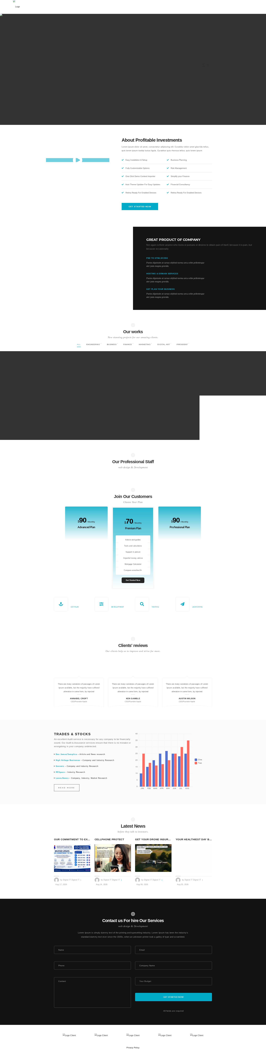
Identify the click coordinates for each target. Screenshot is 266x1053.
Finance (170, 371)
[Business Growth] (99, 366)
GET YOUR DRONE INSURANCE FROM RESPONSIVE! (169, 839)
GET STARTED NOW (140, 206)
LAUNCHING (197, 607)
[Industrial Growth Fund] (232, 366)
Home (74, 7)
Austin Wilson (187, 698)
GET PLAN (75, 607)
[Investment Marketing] (99, 411)
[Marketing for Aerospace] (33, 411)
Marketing (238, 371)
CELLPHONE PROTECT (109, 839)
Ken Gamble (133, 698)
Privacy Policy (133, 1047)
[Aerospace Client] (166, 366)
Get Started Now (133, 580)
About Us (125, 7)
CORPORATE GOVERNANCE (148, 7)
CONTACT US (206, 7)
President (171, 415)
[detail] (41, 387)
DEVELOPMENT (117, 607)
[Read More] (72, 858)
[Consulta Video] (77, 160)
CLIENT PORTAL (224, 7)
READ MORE (66, 788)
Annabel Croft (79, 698)
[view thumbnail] (26, 387)
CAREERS (191, 7)
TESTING (155, 607)
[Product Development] (33, 366)
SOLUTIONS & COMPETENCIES (99, 7)
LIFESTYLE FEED (174, 7)
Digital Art (161, 415)
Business (93, 371)
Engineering (33, 371)
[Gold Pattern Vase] (166, 411)
